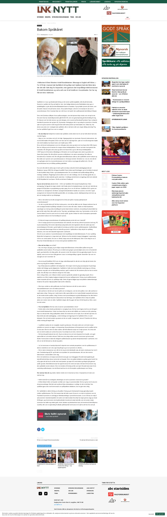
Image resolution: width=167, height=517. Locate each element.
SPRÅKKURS (90, 491)
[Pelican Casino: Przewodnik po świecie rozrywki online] (106, 177)
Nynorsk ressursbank (75, 488)
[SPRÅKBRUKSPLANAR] (106, 121)
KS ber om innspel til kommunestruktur (48, 440)
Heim (38, 23)
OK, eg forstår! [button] (160, 514)
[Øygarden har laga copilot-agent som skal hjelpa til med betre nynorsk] (106, 84)
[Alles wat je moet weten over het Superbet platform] (106, 203)
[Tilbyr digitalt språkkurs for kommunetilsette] (106, 129)
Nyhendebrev (72, 493)
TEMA (56, 493)
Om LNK (70, 491)
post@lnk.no (58, 504)
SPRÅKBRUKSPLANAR (119, 119)
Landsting (90, 493)
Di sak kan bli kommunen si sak (89, 440)
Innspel (56, 491)
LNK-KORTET (91, 488)
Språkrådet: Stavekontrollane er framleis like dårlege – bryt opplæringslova (66, 465)
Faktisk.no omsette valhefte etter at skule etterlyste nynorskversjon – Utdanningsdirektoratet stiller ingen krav (121, 111)
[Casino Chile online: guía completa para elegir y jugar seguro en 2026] (106, 185)
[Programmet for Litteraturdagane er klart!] (46, 456)
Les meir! (151, 514)
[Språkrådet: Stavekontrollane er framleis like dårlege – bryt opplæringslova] (67, 456)
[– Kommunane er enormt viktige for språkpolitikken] (106, 101)
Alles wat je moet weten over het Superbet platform (120, 203)
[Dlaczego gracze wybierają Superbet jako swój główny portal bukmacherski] (106, 193)
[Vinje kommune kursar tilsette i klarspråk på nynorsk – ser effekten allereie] (106, 92)
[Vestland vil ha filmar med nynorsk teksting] (88, 456)
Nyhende (43, 23)
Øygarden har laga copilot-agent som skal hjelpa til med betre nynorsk (121, 84)
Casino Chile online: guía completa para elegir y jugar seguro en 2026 (120, 185)
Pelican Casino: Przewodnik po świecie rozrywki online (119, 177)
